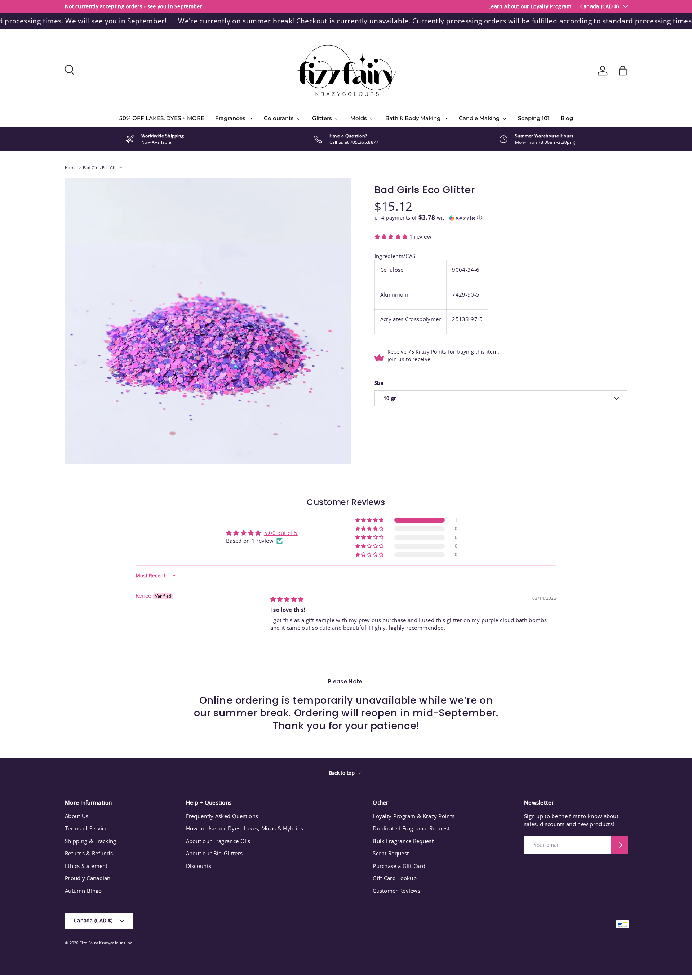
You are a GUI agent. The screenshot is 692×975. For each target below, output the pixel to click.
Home (70, 167)
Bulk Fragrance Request (403, 841)
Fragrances (230, 118)
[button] (623, 71)
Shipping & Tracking (90, 841)
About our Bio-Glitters (214, 853)
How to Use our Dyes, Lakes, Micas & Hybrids (244, 828)
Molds (358, 118)
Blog (566, 118)
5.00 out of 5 (281, 532)
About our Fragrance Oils (218, 841)
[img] (287, 599)
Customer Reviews (396, 890)
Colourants (279, 118)
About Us (76, 816)
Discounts (199, 865)
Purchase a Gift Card (399, 865)
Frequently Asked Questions (222, 816)
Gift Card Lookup (395, 878)
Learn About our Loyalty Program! (530, 6)
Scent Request (391, 853)
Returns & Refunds (89, 853)
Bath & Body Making (412, 118)
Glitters (322, 118)
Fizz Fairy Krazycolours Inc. (106, 942)
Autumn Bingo (83, 890)
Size (378, 383)
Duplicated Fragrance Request (411, 828)
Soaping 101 (534, 118)
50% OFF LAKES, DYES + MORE (161, 118)
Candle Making (479, 118)
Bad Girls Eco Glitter (103, 167)
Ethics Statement (86, 865)
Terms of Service (86, 828)
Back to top (342, 773)
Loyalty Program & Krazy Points (413, 816)
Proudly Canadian (88, 878)
